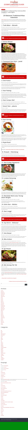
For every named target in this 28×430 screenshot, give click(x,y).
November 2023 (3, 317)
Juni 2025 (2, 298)
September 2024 (3, 308)
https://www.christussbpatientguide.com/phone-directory (7, 407)
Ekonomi (2, 339)
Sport (1, 356)
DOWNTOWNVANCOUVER (14, 4)
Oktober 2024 (2, 307)
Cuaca (1, 337)
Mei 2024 (2, 313)
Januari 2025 (2, 304)
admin (6, 13)
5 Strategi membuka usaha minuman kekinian (16, 77)
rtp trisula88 (2, 415)
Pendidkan (2, 354)
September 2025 (3, 296)
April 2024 (2, 314)
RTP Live (5, 369)
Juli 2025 (2, 297)
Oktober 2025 (2, 295)
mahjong (2, 408)
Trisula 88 (5, 381)
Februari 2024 (2, 316)
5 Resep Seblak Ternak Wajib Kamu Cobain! (15, 219)
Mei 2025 (2, 299)
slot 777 (2, 384)
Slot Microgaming (6, 365)
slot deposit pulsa (3, 403)
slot (1, 364)
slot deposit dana (3, 372)
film (1, 340)
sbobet (1, 412)
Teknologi (2, 357)
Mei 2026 (2, 290)
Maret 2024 (2, 315)
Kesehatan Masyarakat (3, 347)
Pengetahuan (2, 355)
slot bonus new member (7, 379)
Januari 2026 (2, 291)
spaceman (2, 411)
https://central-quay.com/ (4, 388)
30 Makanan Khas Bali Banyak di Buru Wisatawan (16, 38)
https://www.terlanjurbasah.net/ (4, 392)
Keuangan (2, 348)
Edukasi (2, 338)
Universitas (2, 359)
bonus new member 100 (4, 404)
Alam (1, 330)
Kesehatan (2, 346)
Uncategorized (3, 9)
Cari (1, 283)
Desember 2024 (3, 305)
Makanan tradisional (3, 19)
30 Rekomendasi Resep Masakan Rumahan (15, 159)
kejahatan (2, 345)
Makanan (2, 349)
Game (1, 341)
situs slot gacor (2, 389)
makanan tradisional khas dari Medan (13, 242)
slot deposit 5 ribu (3, 376)
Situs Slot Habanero (6, 368)
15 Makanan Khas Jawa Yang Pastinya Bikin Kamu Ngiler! (18, 281)
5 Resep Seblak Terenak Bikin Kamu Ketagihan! (8, 278)
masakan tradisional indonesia (8, 272)
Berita (1, 332)
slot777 (2, 371)
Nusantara (2, 350)
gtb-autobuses (2, 393)
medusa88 (2, 399)
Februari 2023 (2, 322)
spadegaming (2, 375)
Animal (1, 331)
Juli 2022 (2, 323)
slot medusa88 (2, 400)
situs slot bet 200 (3, 385)
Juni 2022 (2, 324)
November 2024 (3, 306)
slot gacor (2, 396)
